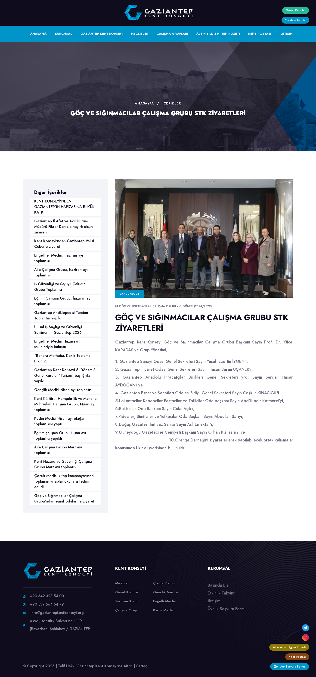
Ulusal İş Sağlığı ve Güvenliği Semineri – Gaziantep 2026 (58, 329)
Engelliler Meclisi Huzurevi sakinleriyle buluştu (56, 344)
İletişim (214, 601)
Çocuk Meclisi (164, 583)
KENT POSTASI (259, 33)
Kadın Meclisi (163, 610)
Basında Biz (218, 585)
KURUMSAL (63, 33)
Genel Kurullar (127, 592)
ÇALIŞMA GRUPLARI (172, 33)
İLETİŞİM (286, 33)
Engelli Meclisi (164, 601)
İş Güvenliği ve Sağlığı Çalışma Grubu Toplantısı (60, 286)
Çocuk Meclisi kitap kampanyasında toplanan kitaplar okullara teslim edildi (64, 481)
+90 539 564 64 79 (47, 604)
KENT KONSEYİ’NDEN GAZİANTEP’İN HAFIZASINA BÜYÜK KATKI (64, 207)
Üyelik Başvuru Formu (227, 609)
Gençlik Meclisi (165, 592)
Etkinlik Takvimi (221, 593)
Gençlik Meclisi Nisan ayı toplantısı (63, 389)
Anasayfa (144, 103)
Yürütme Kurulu (127, 601)
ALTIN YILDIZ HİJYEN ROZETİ (218, 33)
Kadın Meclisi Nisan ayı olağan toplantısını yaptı (59, 421)
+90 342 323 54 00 (47, 596)
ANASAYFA (38, 33)
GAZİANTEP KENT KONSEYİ (102, 33)
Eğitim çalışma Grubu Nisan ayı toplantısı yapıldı (60, 435)
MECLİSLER (139, 33)
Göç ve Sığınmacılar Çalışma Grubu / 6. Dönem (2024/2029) (165, 306)
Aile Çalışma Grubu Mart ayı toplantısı (58, 449)
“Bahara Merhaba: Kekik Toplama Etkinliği (62, 358)
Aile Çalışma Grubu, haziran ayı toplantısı (61, 272)
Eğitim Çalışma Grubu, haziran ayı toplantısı (62, 301)
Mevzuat (121, 583)
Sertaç (141, 666)
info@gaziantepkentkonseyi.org (57, 612)
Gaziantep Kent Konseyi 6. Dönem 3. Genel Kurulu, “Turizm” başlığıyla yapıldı (65, 375)
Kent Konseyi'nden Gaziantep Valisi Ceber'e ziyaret (64, 243)
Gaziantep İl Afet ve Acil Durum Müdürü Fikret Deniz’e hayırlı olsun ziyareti (63, 226)
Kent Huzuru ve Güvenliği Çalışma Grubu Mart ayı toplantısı (63, 464)
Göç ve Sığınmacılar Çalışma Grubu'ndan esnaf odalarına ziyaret (64, 498)
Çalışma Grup (126, 610)
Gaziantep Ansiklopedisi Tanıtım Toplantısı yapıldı (61, 315)
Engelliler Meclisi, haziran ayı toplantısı (58, 258)
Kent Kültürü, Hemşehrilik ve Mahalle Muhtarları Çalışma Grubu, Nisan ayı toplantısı (65, 404)
